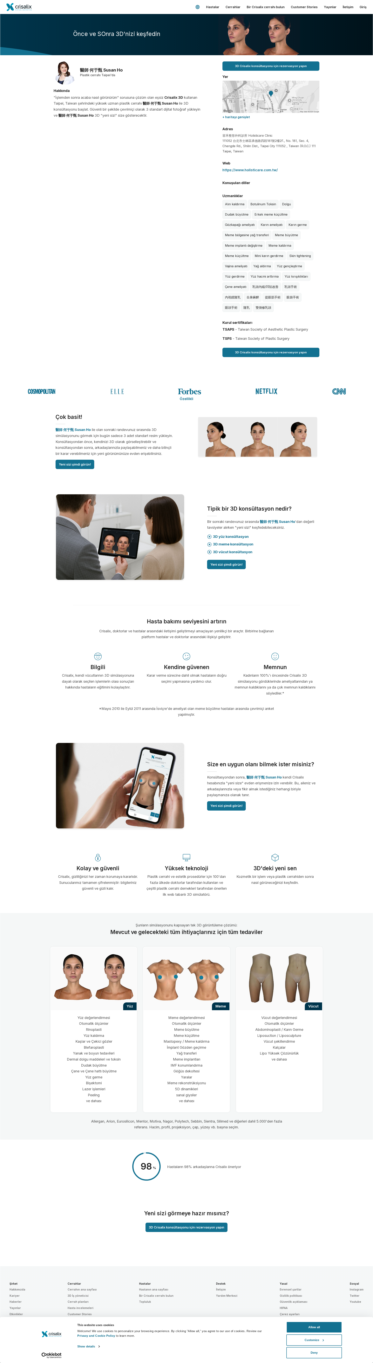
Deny (314, 1352)
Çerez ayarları (290, 1314)
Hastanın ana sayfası (153, 1289)
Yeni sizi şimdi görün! (75, 464)
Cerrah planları (78, 1301)
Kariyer (15, 1295)
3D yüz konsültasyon (231, 537)
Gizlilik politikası (291, 1295)
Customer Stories (304, 7)
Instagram (356, 1289)
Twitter (354, 1295)
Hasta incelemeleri (80, 1308)
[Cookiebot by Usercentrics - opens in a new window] (52, 1355)
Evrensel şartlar (291, 1289)
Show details (86, 1346)
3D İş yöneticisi (78, 1295)
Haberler (16, 1301)
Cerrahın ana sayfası (82, 1289)
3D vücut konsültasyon (232, 552)
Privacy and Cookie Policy (96, 1335)
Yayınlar (330, 7)
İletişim (348, 7)
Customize (312, 1340)
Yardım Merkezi (226, 1295)
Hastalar (212, 7)
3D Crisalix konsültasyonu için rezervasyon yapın (271, 66)
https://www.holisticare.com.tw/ (250, 170)
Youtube (355, 1301)
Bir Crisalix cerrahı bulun (266, 7)
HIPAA (284, 1308)
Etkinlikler (16, 1314)
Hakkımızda (17, 1289)
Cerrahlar (233, 7)
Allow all (314, 1327)
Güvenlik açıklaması (293, 1301)
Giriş (363, 7)
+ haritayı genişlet (236, 117)
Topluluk (145, 1301)
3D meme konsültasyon (233, 544)
